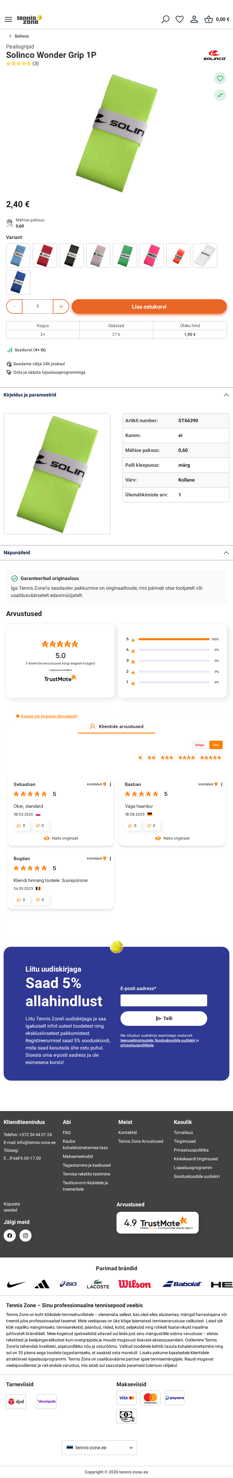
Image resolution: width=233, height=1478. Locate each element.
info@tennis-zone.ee (36, 1142)
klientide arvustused (60, 663)
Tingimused (185, 1141)
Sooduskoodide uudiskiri (175, 1040)
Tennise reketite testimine (86, 1173)
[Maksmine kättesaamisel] (126, 1416)
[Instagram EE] (25, 1235)
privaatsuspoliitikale (137, 1045)
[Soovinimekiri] (179, 19)
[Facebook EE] (10, 1235)
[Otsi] (165, 19)
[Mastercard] (150, 1397)
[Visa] (126, 1397)
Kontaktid (127, 1132)
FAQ (67, 1132)
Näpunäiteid (17, 552)
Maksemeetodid (78, 1156)
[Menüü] (8, 19)
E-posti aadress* (138, 988)
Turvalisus (183, 1132)
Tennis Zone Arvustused (140, 1141)
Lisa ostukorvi (149, 306)
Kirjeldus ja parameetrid (30, 395)
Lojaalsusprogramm (193, 1167)
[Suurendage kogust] (61, 306)
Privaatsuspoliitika (191, 1150)
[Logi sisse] (194, 19)
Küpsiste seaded (10, 1206)
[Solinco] (215, 55)
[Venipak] (47, 1401)
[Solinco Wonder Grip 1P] (18, 256)
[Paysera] (175, 1397)
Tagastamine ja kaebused (87, 1165)
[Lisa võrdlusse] (220, 95)
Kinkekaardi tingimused (196, 1158)
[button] (18, 716)
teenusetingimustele (136, 1040)
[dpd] (16, 1401)
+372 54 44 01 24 (35, 1134)
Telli (167, 1018)
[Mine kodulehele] (29, 19)
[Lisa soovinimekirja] (220, 78)
